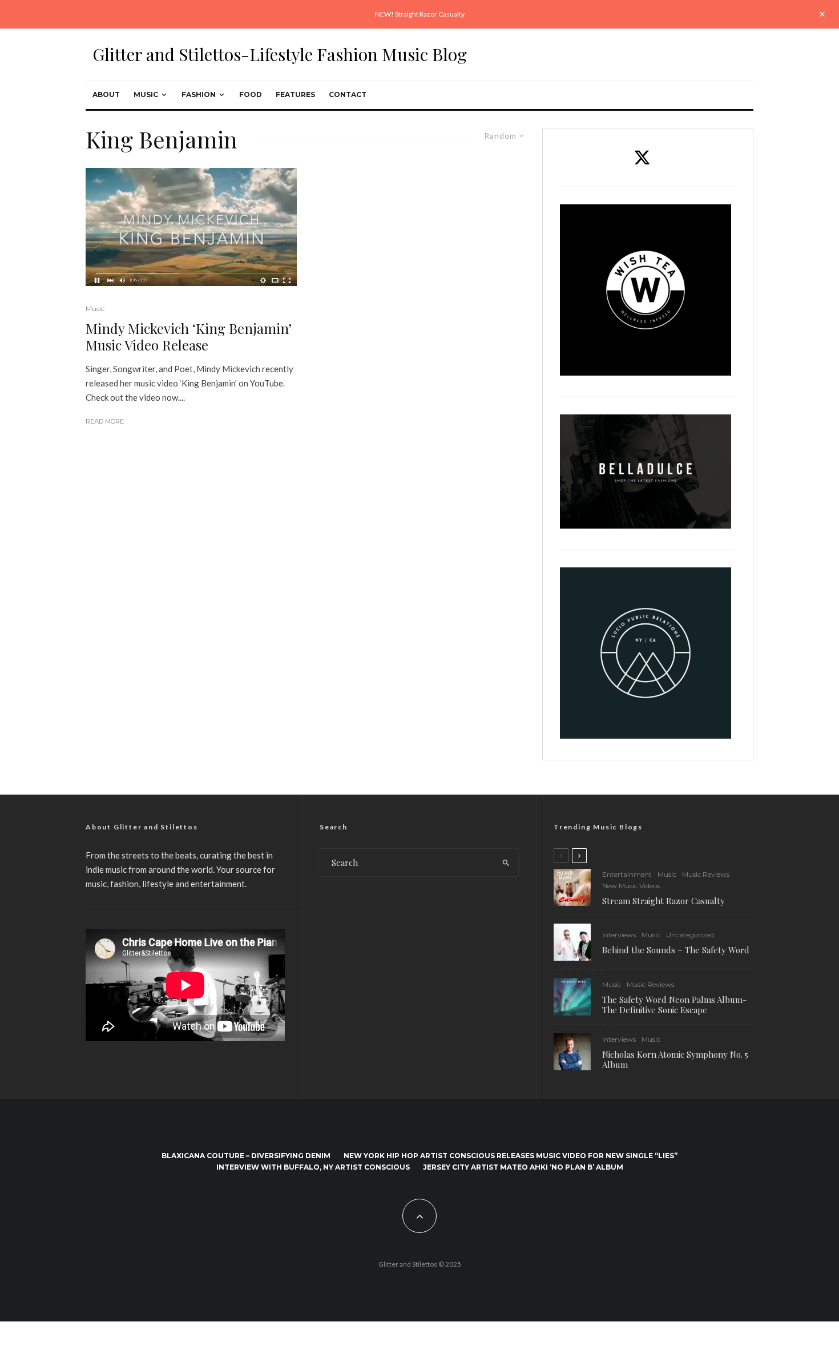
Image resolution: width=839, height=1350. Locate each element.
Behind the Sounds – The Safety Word (675, 950)
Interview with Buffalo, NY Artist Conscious (313, 1167)
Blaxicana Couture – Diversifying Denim (246, 1155)
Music (146, 94)
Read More (105, 421)
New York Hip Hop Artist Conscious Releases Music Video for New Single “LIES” (510, 1155)
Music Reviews (705, 874)
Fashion (198, 94)
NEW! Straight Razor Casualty (420, 14)
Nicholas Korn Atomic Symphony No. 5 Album (675, 1059)
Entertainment (627, 874)
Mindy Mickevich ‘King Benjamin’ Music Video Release (189, 336)
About (106, 94)
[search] (506, 862)
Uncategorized (690, 934)
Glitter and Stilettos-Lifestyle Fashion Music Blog (279, 54)
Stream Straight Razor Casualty (664, 901)
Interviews (619, 934)
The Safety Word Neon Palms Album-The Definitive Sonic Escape (674, 1004)
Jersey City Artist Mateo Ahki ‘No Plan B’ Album (523, 1167)
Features (295, 94)
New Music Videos (631, 885)
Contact (347, 94)
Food (250, 94)
